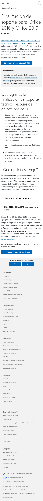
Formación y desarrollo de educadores (13, 360)
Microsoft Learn (7, 419)
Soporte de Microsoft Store (10, 316)
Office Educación (7, 357)
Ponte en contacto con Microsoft (12, 486)
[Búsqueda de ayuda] (8, 3)
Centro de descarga (8, 313)
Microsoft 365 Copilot (9, 397)
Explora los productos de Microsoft (12, 294)
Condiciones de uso (8, 490)
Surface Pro (6, 276)
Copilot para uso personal (10, 287)
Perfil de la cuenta (8, 309)
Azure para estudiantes (9, 368)
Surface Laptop (7, 280)
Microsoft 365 (6, 291)
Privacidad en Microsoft (9, 463)
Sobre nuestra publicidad (10, 493)
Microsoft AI (6, 379)
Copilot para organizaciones (10, 283)
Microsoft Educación (8, 342)
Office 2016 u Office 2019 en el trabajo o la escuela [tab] (21, 208)
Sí (14, 264)
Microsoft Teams (7, 401)
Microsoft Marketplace (9, 430)
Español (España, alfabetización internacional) (19, 474)
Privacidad (25, 486)
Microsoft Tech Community (10, 426)
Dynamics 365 (7, 390)
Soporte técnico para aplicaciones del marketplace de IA (18, 423)
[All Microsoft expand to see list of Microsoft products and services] (3, 3)
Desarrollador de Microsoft (10, 415)
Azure (4, 386)
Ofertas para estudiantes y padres (12, 364)
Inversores (5, 467)
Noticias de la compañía (9, 459)
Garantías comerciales (9, 331)
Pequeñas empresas (8, 405)
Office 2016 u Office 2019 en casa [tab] (17, 198)
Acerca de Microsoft (8, 456)
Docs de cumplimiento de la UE (27, 493)
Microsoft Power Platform (10, 434)
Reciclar (5, 327)
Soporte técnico (8, 8)
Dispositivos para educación (10, 346)
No (27, 264)
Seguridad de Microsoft (9, 382)
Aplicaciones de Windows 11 (11, 298)
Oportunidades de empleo (10, 452)
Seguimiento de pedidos (9, 324)
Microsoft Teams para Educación (12, 349)
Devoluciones (6, 320)
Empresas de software (9, 438)
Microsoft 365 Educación (9, 353)
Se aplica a (6, 33)
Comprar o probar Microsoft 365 (17, 63)
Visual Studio (6, 441)
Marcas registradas (20, 490)
